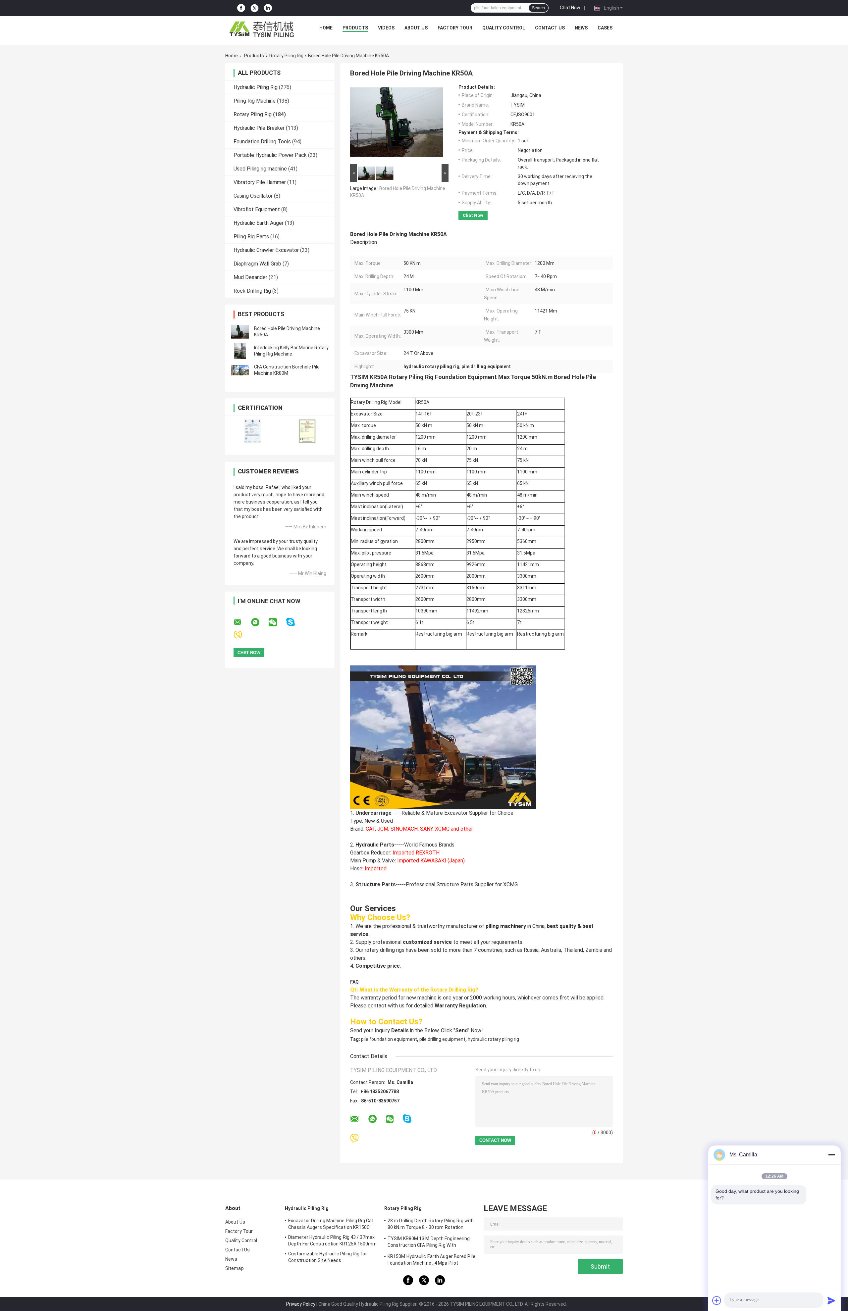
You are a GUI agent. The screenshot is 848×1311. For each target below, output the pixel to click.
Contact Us (550, 27)
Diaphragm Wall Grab (257, 264)
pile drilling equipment (442, 1039)
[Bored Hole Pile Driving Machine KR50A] (240, 332)
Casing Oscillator (253, 196)
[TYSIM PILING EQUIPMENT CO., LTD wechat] (277, 622)
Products (355, 27)
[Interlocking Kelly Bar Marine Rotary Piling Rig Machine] (240, 351)
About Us (416, 27)
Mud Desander (250, 277)
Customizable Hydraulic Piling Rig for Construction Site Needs (327, 1257)
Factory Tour (455, 27)
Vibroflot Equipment (257, 209)
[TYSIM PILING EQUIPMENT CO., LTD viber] (242, 635)
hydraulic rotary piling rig (493, 1039)
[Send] (831, 1300)
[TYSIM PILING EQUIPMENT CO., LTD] (262, 29)
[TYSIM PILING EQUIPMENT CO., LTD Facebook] (241, 8)
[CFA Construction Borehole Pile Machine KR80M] (240, 370)
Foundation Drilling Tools (262, 141)
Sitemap (234, 1268)
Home (326, 27)
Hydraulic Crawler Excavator (266, 250)
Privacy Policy (300, 1304)
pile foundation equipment (389, 1039)
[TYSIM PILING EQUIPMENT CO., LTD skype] (294, 622)
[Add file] (716, 1300)
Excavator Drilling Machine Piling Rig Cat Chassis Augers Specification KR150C (331, 1224)
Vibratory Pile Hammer (260, 182)
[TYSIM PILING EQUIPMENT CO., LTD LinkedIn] (268, 8)
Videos (386, 27)
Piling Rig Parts (251, 236)
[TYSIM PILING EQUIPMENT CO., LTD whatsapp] (259, 622)
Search (538, 8)
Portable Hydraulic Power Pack (270, 155)
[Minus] (831, 1155)
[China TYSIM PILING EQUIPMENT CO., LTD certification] (252, 431)
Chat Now (570, 7)
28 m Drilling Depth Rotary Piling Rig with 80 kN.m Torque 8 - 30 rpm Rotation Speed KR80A (431, 1225)
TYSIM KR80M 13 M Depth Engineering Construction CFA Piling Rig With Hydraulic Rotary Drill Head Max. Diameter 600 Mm (432, 1243)
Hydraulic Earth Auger (259, 223)
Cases (605, 27)
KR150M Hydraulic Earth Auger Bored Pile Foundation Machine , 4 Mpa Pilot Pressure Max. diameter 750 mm (431, 1261)
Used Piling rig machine (260, 169)
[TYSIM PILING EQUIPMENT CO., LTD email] (242, 622)
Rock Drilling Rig (252, 291)
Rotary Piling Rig (286, 55)
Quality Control (503, 27)
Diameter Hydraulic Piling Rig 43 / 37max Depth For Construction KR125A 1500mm (332, 1240)
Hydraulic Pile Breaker (259, 128)
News (581, 27)
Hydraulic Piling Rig (256, 87)
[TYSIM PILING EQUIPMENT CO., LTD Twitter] (254, 8)
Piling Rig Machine (255, 101)
